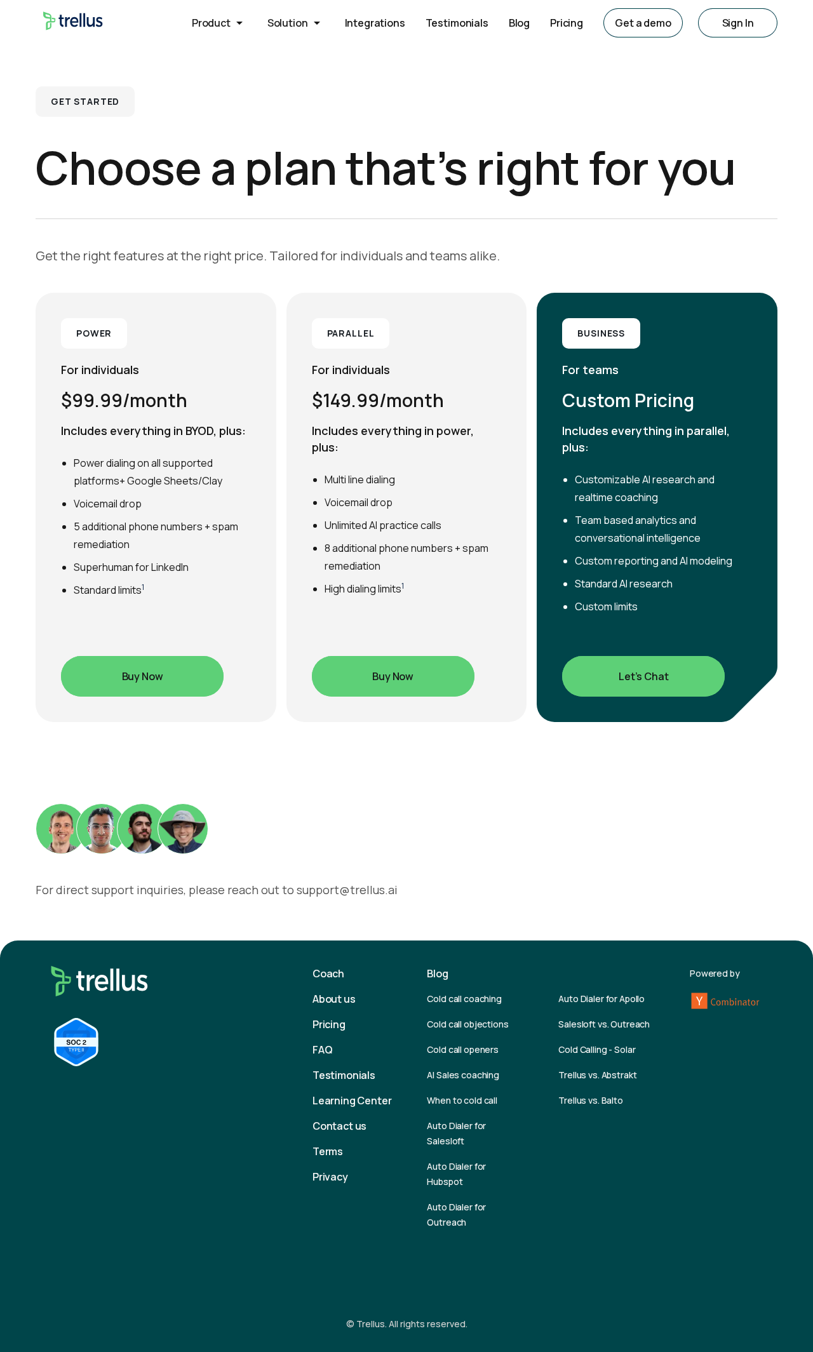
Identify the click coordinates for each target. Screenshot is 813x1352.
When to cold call (462, 1100)
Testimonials (457, 23)
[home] (73, 22)
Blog (519, 23)
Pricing (566, 23)
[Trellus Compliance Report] (76, 1042)
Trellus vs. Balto (590, 1100)
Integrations (375, 23)
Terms (327, 1151)
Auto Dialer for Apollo (601, 999)
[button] (219, 23)
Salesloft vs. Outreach (604, 1024)
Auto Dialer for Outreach (456, 1214)
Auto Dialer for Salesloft (456, 1133)
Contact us (339, 1126)
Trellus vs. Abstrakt (597, 1075)
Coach (328, 974)
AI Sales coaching (463, 1075)
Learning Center (352, 1101)
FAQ (322, 1050)
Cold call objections (467, 1024)
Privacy (330, 1177)
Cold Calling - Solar (596, 1049)
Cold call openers (463, 1049)
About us (334, 999)
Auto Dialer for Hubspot (456, 1174)
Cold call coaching (464, 999)
